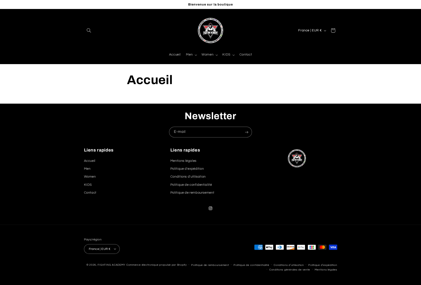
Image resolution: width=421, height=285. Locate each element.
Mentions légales (183, 160)
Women (90, 176)
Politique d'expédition (187, 168)
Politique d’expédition (322, 265)
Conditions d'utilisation (188, 176)
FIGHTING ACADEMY (111, 264)
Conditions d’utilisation (289, 265)
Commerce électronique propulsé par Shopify (156, 264)
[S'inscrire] (247, 132)
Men (87, 168)
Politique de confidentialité (191, 184)
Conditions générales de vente (289, 269)
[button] (89, 30)
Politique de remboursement (192, 192)
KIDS (88, 184)
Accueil (89, 160)
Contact (90, 192)
